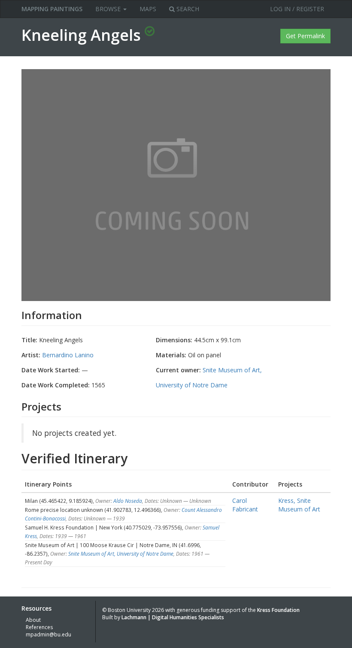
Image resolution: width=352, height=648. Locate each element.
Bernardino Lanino (68, 355)
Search (187, 9)
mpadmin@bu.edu (48, 634)
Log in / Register (297, 9)
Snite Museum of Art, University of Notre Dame (120, 553)
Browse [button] (108, 9)
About (33, 620)
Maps (148, 9)
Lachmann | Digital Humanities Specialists (172, 617)
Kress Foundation (278, 610)
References (39, 627)
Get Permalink (305, 36)
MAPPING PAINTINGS (51, 9)
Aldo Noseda (127, 500)
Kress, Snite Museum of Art (299, 504)
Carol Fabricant (245, 504)
